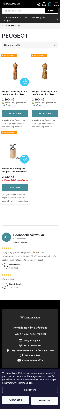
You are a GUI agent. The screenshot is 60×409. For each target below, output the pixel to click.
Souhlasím (44, 400)
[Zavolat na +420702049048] (38, 4)
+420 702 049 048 (32, 345)
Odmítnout (15, 399)
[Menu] (56, 4)
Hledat (51, 10)
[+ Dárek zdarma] (45, 71)
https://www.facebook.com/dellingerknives (32, 350)
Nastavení (30, 389)
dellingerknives (32, 355)
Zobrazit (15, 187)
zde (30, 382)
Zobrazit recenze (20, 242)
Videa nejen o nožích (32, 360)
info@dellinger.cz (32, 340)
